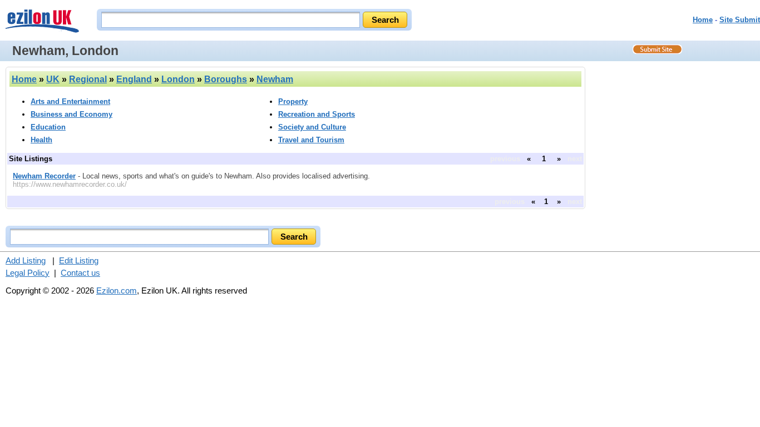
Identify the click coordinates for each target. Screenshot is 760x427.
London (178, 79)
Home (703, 20)
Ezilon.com (116, 290)
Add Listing (26, 260)
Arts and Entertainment (70, 101)
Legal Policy (28, 272)
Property (293, 101)
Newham (274, 79)
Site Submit (739, 20)
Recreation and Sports (316, 114)
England (134, 79)
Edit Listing (78, 260)
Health (41, 140)
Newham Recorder (44, 176)
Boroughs (225, 79)
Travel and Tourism (311, 140)
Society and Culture (312, 127)
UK (53, 79)
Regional (88, 79)
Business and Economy (71, 114)
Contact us (80, 272)
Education (48, 127)
